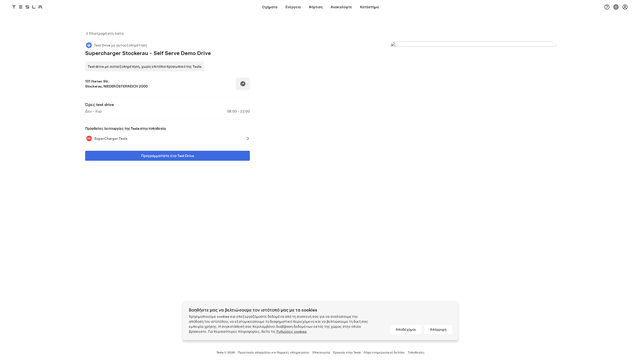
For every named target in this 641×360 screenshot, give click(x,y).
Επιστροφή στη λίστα (106, 34)
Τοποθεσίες (416, 352)
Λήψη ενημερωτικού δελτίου (384, 352)
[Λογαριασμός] (625, 7)
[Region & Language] (616, 7)
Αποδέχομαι (406, 330)
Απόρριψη (438, 330)
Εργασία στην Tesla (347, 352)
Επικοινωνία (321, 352)
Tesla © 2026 (225, 352)
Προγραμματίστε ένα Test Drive (167, 156)
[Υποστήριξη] (607, 7)
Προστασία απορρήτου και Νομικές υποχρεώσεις (273, 352)
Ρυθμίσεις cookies (291, 332)
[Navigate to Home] (27, 7)
